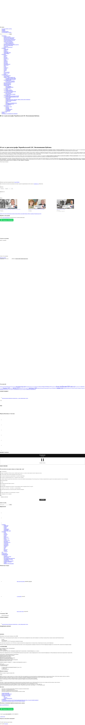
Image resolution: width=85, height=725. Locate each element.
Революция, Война (4, 480)
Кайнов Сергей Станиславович (9, 37)
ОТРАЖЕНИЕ (8, 110)
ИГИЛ (40, 386)
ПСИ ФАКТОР (8, 101)
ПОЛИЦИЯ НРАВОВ (9, 87)
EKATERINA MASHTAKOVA (9, 43)
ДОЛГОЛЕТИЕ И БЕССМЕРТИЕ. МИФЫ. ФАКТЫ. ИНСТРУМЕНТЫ (18, 99)
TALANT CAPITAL (7, 75)
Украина (6, 388)
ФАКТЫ (7, 107)
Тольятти (5, 68)
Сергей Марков (78, 386)
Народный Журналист (7, 82)
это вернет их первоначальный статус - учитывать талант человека (12, 477)
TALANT (5, 555)
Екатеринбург (6, 58)
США (72, 386)
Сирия (82, 386)
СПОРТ (5, 528)
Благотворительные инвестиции (9, 558)
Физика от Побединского (8, 47)
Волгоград (5, 549)
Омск (5, 547)
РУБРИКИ (4, 524)
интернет (39, 388)
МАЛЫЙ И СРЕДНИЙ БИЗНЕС (11, 103)
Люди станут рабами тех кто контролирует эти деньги (10, 492)
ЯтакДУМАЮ (17, 182)
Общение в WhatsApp (8, 220)
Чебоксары (6, 61)
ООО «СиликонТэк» (9, 42)
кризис (55, 388)
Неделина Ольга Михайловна (9, 38)
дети (24, 388)
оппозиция (73, 388)
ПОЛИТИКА (6, 51)
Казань (5, 59)
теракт (12, 389)
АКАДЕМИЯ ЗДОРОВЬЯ (8, 559)
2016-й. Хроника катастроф (61, 209)
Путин (59, 386)
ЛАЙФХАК (8, 111)
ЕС (34, 386)
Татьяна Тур (6, 46)
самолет (83, 388)
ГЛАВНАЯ (4, 699)
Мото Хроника (8, 93)
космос (51, 388)
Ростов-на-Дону (6, 538)
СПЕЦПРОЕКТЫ (5, 554)
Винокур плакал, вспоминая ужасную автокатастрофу (36, 209)
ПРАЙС (3, 112)
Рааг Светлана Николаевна (8, 45)
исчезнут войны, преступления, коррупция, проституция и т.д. (11, 474)
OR (2, 552)
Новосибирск (6, 537)
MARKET (3, 30)
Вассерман (14, 386)
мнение (60, 388)
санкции (2, 389)
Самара (5, 66)
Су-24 (1, 388)
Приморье (5, 55)
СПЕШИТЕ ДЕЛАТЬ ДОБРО (11, 78)
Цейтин (29, 213)
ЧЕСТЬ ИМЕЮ (8, 86)
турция (28, 389)
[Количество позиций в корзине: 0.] (1, 401)
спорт (6, 389)
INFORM (3, 29)
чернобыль (32, 213)
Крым (44, 386)
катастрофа (22, 213)
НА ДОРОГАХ (8, 104)
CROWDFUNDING (5, 31)
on (1, 495)
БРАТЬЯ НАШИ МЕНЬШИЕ (11, 79)
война (21, 388)
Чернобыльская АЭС (37, 213)
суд (9, 389)
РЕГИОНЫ (4, 531)
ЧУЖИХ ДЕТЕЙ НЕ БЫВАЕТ (11, 100)
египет (27, 388)
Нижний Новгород (7, 64)
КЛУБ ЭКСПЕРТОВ (7, 84)
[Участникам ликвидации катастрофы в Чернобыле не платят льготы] (13, 204)
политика (79, 388)
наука (64, 388)
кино (42, 388)
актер (11, 388)
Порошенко (53, 386)
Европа (37, 386)
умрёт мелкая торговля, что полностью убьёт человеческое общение (12, 489)
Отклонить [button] (6, 723)
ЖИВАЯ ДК (8, 98)
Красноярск (6, 63)
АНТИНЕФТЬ (6, 560)
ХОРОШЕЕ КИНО (9, 109)
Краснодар (6, 62)
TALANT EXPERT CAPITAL (7, 28)
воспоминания (8, 213)
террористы (21, 389)
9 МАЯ (5, 562)
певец (76, 388)
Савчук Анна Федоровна (8, 41)
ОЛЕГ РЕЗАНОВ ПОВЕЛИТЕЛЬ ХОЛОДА (11, 44)
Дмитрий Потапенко (29, 386)
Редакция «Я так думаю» (6, 694)
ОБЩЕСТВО (6, 49)
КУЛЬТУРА (6, 526)
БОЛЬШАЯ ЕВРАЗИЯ (8, 561)
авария (1, 213)
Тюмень (5, 70)
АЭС (3, 213)
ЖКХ (7, 102)
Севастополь (6, 67)
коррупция (47, 388)
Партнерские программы (6, 695)
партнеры (5, 697)
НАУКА (5, 50)
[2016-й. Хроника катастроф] (70, 204)
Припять (26, 213)
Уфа (4, 71)
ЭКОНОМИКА (6, 53)
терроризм (16, 389)
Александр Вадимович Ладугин (9, 40)
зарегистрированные (6, 217)
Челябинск (6, 60)
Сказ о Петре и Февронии (10, 81)
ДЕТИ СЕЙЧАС (6, 76)
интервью (13, 213)
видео (5, 213)
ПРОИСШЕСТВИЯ (7, 52)
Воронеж (5, 550)
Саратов (5, 69)
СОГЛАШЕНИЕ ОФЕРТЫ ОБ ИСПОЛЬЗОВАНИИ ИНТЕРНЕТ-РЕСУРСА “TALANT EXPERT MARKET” (20, 700)
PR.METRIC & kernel (7, 556)
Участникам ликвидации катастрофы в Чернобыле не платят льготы (10, 209)
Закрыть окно (2, 716)
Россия (66, 386)
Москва (49, 386)
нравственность (68, 388)
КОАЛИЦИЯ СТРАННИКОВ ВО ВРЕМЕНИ (9, 113)
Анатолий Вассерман (7, 386)
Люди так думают (9, 106)
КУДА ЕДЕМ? (8, 97)
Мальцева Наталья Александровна (10, 39)
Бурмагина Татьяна (7, 36)
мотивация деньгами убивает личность (7, 483)
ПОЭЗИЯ (7, 108)
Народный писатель (7, 83)
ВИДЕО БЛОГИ (8, 89)
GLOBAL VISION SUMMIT (10, 94)
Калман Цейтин (17, 213)
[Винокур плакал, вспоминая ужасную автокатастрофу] (42, 204)
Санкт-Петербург (7, 72)
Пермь (5, 73)
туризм (24, 389)
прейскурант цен (5, 553)
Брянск (5, 56)
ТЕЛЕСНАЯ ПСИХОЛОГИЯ (11, 91)
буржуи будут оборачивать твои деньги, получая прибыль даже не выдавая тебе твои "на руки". (17, 486)
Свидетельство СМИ (5, 693)
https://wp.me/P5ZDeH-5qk (4, 704)
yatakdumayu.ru (36, 183)
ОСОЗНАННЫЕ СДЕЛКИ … (7, 32)
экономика (33, 389)
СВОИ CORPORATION (8, 698)
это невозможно (3, 471)
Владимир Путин (21, 386)
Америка (2, 386)
